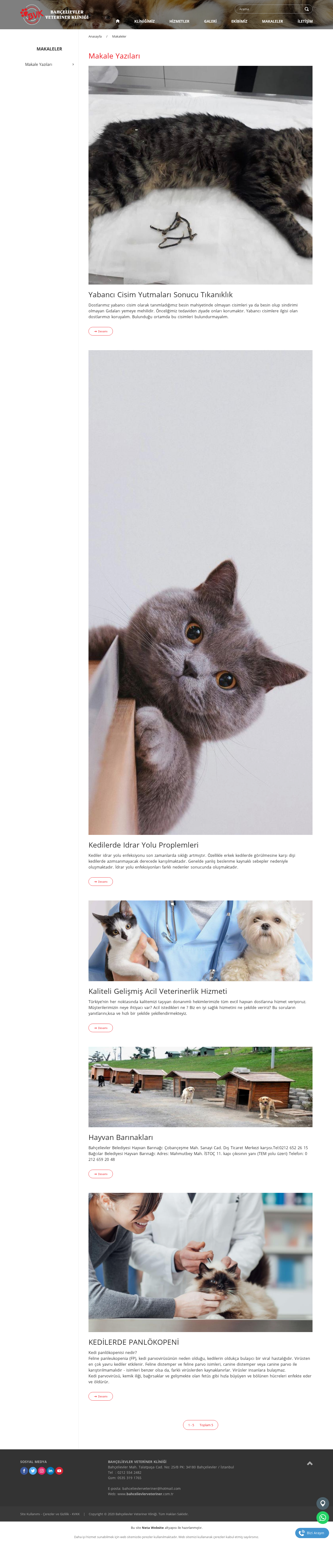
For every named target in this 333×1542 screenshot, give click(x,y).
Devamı (103, 331)
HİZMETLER (179, 21)
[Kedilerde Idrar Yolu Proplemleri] (200, 592)
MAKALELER (272, 21)
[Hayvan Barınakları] (200, 1086)
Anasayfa (95, 36)
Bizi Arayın (315, 1533)
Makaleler (119, 36)
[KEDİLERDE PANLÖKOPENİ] (200, 1262)
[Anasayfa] (118, 21)
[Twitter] (33, 1471)
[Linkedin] (50, 1471)
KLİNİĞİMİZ (144, 21)
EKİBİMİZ (239, 21)
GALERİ (210, 21)
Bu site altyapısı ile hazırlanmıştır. (166, 1527)
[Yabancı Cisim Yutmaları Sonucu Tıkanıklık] (200, 175)
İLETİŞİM (305, 21)
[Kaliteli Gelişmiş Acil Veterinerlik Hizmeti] (200, 940)
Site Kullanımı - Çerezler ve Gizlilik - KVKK (50, 1514)
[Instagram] (42, 1471)
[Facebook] (24, 1471)
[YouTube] (59, 1471)
